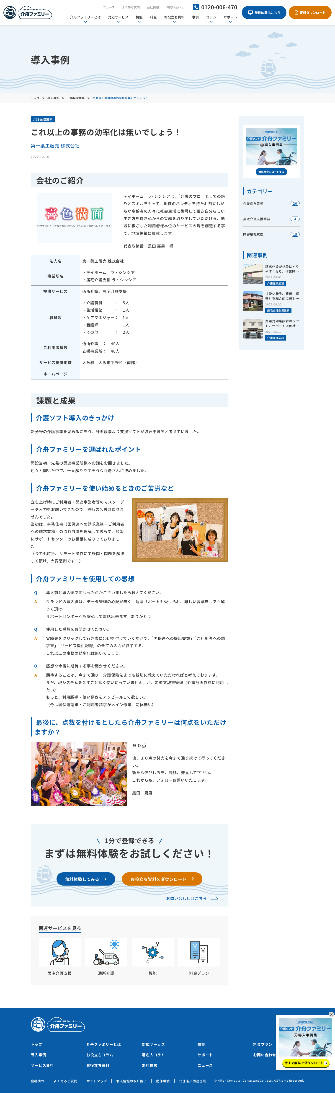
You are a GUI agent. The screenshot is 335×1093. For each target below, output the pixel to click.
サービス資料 (42, 1065)
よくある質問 (131, 7)
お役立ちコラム (99, 1054)
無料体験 (149, 1065)
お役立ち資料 (174, 17)
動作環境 (163, 1081)
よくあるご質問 (65, 1081)
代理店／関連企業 (192, 1081)
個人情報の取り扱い (131, 1081)
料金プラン (262, 1044)
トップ (36, 1044)
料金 (153, 17)
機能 (139, 17)
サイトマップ (97, 1081)
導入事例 (38, 1054)
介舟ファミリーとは (85, 17)
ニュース (109, 7)
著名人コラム (153, 1054)
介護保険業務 (43, 119)
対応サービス (118, 17)
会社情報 (153, 7)
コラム (211, 17)
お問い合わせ (175, 7)
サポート (230, 17)
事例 (195, 17)
